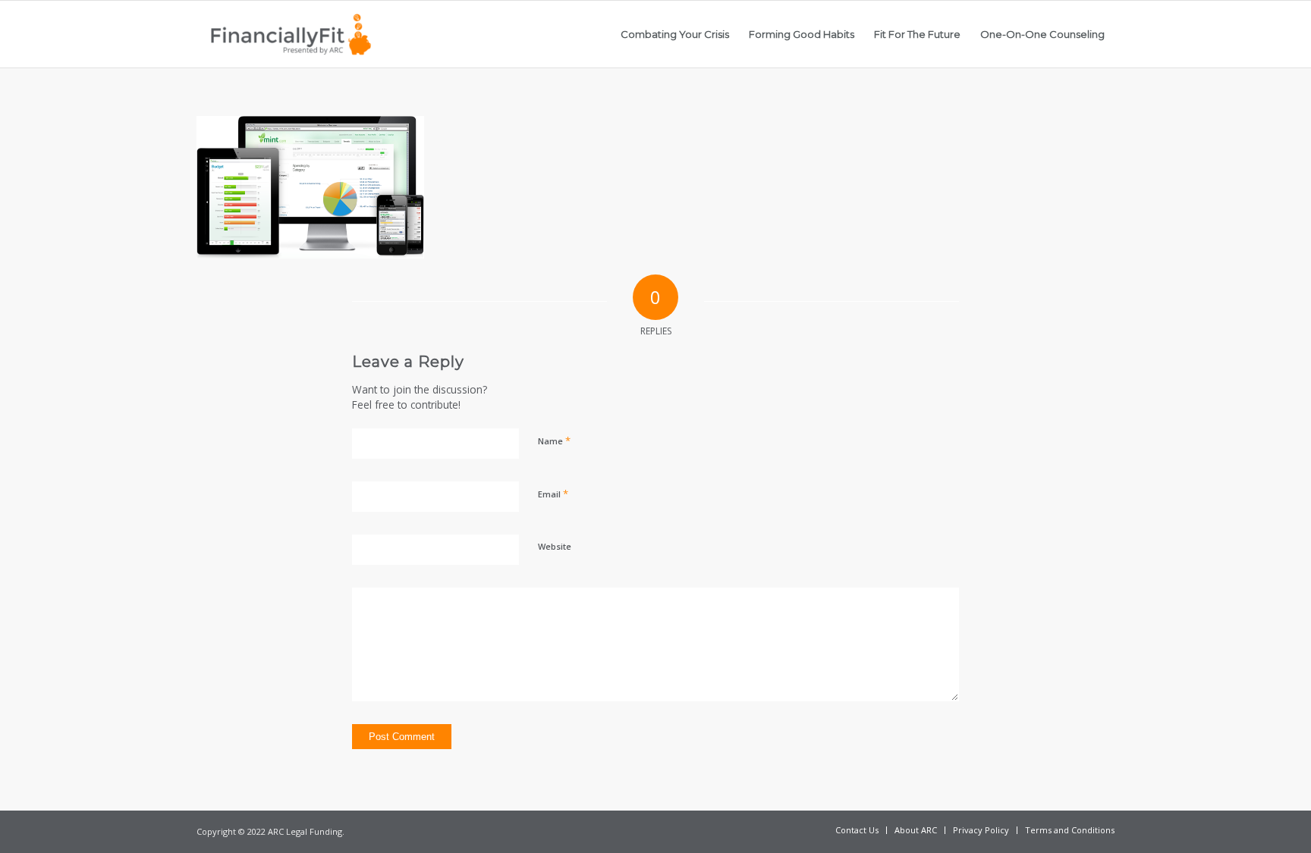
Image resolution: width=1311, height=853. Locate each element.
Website (554, 546)
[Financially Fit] (290, 34)
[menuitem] (675, 34)
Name (554, 440)
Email (553, 493)
